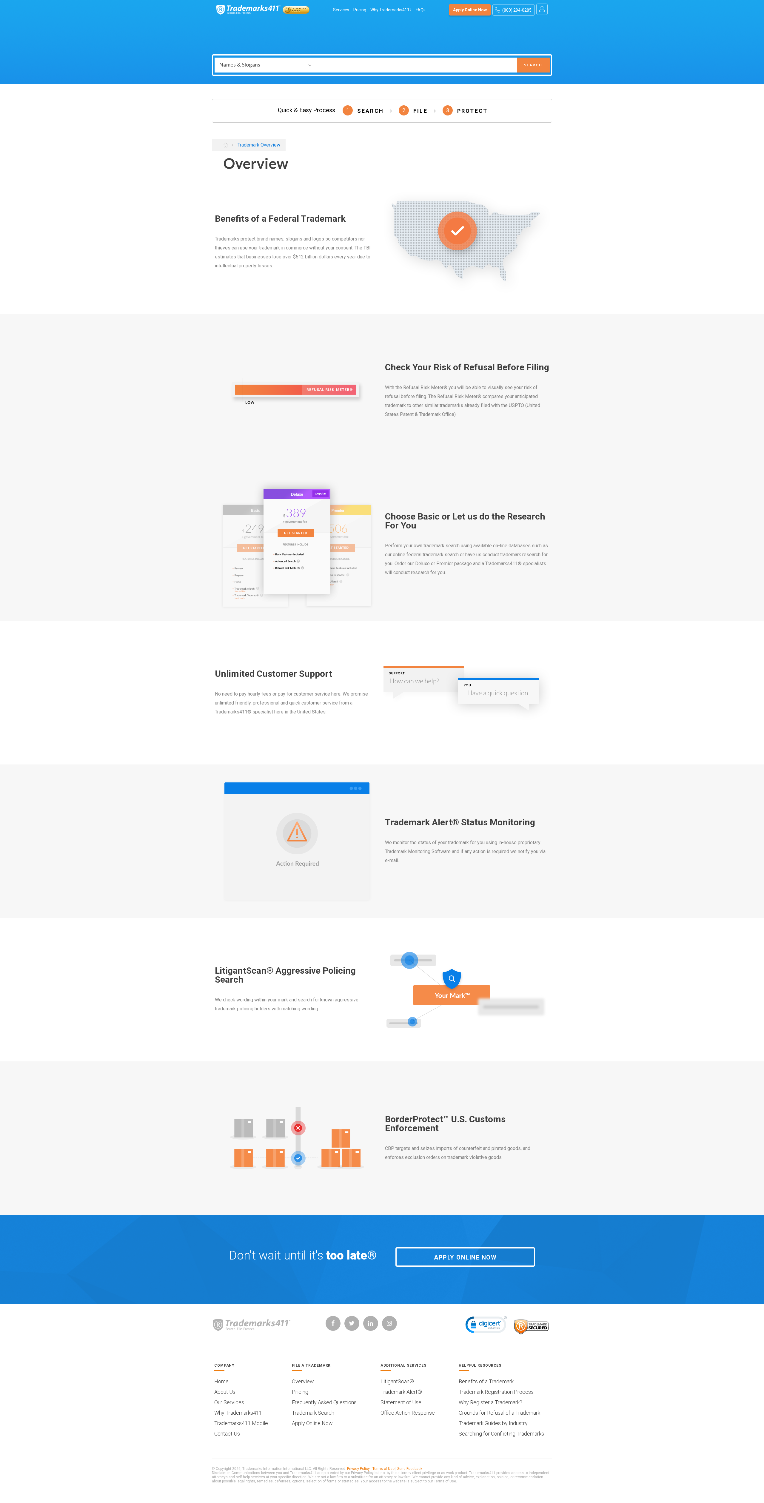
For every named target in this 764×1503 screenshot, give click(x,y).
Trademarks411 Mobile (241, 1423)
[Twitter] (351, 1323)
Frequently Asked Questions (324, 1402)
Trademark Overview (259, 145)
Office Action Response (408, 1413)
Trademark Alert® (401, 1392)
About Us (224, 1392)
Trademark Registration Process (496, 1392)
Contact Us (227, 1433)
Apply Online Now (470, 9)
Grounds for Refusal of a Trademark (499, 1413)
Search (533, 65)
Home (221, 1381)
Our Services (229, 1402)
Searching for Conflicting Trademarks (501, 1433)
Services (341, 9)
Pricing (359, 9)
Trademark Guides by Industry (493, 1423)
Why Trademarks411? (391, 9)
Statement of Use (401, 1402)
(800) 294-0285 (517, 10)
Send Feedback (409, 1469)
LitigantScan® (397, 1381)
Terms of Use (383, 1469)
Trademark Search (313, 1413)
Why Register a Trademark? (490, 1402)
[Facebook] (333, 1323)
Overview (303, 1381)
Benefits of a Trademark (486, 1381)
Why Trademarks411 (238, 1413)
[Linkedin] (370, 1323)
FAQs (421, 9)
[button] (486, 1326)
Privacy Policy (358, 1469)
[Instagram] (389, 1323)
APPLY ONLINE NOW (465, 1257)
